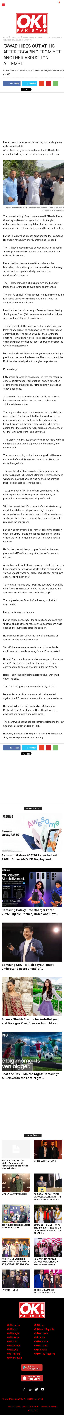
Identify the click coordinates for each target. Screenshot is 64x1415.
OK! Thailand (13, 1353)
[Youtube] (43, 1390)
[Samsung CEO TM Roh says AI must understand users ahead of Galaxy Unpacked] (32, 942)
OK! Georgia (13, 1333)
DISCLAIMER (14, 1406)
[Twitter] (37, 1390)
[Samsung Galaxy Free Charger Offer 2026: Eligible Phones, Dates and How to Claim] (32, 887)
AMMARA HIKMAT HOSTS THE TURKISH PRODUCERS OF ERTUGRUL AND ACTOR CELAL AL (48, 1229)
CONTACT (33, 1410)
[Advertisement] (33, 116)
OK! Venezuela (14, 1358)
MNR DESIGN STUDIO (45, 1161)
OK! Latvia (12, 1341)
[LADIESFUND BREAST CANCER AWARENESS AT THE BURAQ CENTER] (48, 1247)
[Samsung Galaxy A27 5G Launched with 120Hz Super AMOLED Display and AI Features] (32, 832)
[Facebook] (24, 1390)
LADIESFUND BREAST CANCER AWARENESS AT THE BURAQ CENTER (47, 1262)
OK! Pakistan (14, 1345)
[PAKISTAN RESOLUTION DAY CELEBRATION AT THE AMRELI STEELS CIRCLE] (48, 1183)
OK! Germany (41, 1333)
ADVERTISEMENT (49, 1406)
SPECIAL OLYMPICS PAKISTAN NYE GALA (45, 1291)
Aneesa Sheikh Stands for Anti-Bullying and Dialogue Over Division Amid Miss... (30, 1021)
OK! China (39, 1325)
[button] (59, 4)
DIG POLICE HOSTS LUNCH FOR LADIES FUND (16, 1226)
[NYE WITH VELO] (16, 1279)
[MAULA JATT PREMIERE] (16, 1183)
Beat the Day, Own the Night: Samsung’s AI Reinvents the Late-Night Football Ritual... (15, 1164)
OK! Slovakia (40, 1349)
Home (5, 38)
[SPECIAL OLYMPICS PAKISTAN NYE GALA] (48, 1279)
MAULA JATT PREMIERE (14, 1194)
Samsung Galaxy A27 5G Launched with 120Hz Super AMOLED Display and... (30, 857)
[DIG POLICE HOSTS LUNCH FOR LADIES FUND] (16, 1214)
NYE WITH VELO (10, 1290)
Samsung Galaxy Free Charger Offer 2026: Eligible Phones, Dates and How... (30, 912)
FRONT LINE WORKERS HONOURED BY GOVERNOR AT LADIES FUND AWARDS (15, 1261)
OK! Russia (12, 1349)
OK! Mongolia (41, 1341)
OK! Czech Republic (44, 1329)
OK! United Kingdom (44, 1353)
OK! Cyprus (13, 1329)
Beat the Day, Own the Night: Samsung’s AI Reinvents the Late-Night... (30, 1076)
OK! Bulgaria (13, 1325)
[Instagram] (31, 1390)
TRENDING (15, 38)
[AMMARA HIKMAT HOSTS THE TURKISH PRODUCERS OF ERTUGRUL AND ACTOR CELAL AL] (48, 1214)
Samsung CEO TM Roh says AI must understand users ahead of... (28, 967)
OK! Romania (41, 1345)
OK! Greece (13, 1337)
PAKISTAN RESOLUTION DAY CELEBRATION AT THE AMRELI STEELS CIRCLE (48, 1197)
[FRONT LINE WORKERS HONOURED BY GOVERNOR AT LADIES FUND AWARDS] (16, 1247)
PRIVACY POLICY (30, 1406)
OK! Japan (39, 1337)
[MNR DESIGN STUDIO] (48, 1149)
